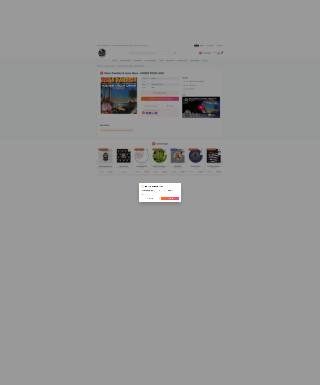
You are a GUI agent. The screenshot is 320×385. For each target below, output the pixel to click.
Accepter (171, 198)
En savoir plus (146, 195)
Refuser (151, 198)
